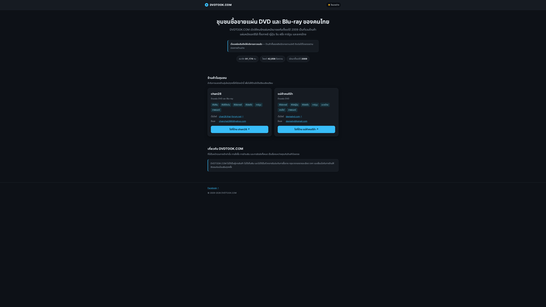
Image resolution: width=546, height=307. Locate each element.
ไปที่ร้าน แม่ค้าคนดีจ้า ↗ (306, 129)
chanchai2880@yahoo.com (232, 121)
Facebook (212, 188)
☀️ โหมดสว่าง (333, 5)
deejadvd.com (293, 116)
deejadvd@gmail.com (296, 121)
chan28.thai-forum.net (230, 116)
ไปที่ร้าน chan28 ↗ (239, 129)
